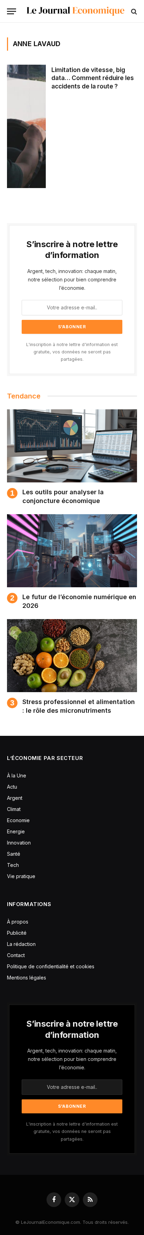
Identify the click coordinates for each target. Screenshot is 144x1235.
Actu (12, 787)
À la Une (16, 775)
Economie (18, 820)
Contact (16, 955)
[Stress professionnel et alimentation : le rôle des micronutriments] (72, 655)
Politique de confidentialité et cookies (51, 966)
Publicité (17, 933)
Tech (13, 865)
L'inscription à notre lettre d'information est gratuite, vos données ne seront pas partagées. (72, 352)
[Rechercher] (133, 11)
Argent (14, 798)
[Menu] (11, 11)
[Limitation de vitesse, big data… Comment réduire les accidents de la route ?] (26, 126)
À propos (17, 922)
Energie (16, 831)
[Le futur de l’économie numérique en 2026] (72, 550)
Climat (14, 809)
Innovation (19, 843)
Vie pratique (21, 876)
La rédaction (21, 944)
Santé (13, 854)
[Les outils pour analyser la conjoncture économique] (72, 445)
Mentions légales (26, 978)
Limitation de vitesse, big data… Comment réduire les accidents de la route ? (92, 78)
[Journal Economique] (75, 11)
